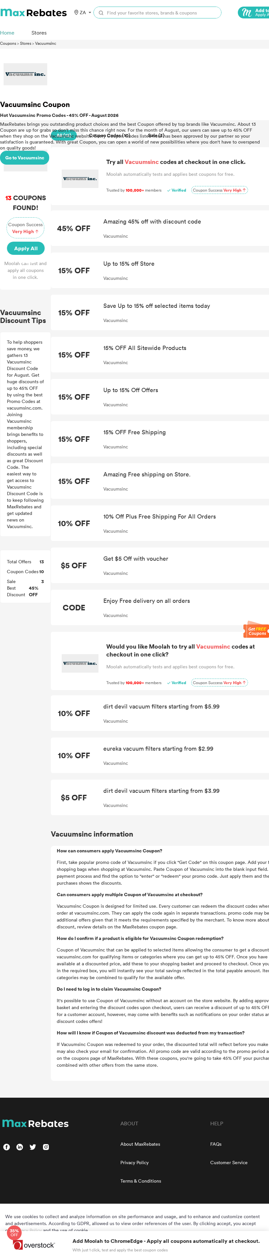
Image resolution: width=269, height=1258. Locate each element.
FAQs (215, 1144)
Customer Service (229, 1162)
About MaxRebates (140, 1144)
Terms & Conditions (140, 1181)
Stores (25, 43)
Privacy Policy (134, 1162)
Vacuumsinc (45, 43)
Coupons (8, 43)
